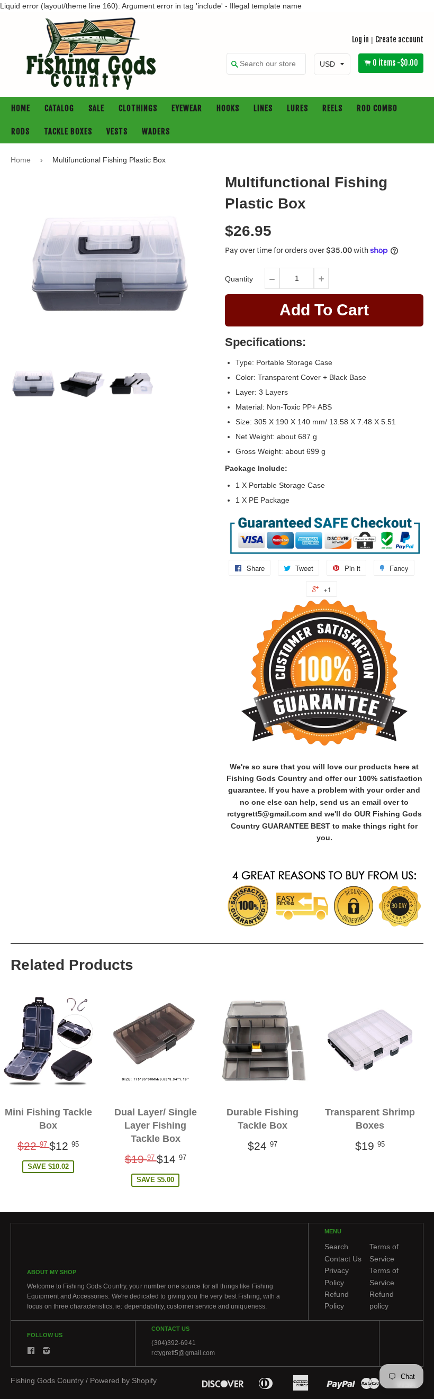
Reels (332, 109)
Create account (399, 39)
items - (395, 63)
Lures (297, 109)
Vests (117, 132)
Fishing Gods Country (47, 1381)
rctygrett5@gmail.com (183, 1353)
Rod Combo (377, 109)
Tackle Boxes (68, 132)
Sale (96, 109)
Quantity (239, 279)
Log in (360, 39)
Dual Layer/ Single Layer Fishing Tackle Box (155, 1125)
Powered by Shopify (123, 1381)
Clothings (138, 109)
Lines (263, 109)
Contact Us (342, 1259)
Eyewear (186, 109)
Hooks (227, 109)
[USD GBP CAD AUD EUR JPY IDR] (332, 64)
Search (336, 1247)
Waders (156, 132)
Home (20, 109)
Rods (20, 132)
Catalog (59, 109)
